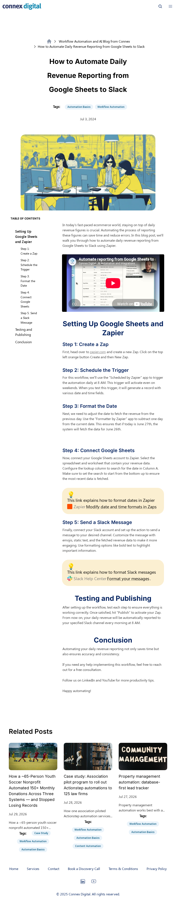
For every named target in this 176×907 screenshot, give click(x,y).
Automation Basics (79, 106)
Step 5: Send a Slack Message (29, 317)
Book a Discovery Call (84, 868)
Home (13, 868)
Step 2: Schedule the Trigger (29, 264)
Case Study (41, 833)
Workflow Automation (110, 106)
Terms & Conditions (123, 868)
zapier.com (98, 351)
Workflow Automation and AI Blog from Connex (94, 41)
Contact (53, 868)
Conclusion (23, 342)
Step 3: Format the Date (28, 280)
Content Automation (88, 846)
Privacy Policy (157, 868)
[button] (170, 6)
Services (33, 868)
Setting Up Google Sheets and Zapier (26, 236)
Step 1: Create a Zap (29, 250)
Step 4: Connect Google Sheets (26, 299)
